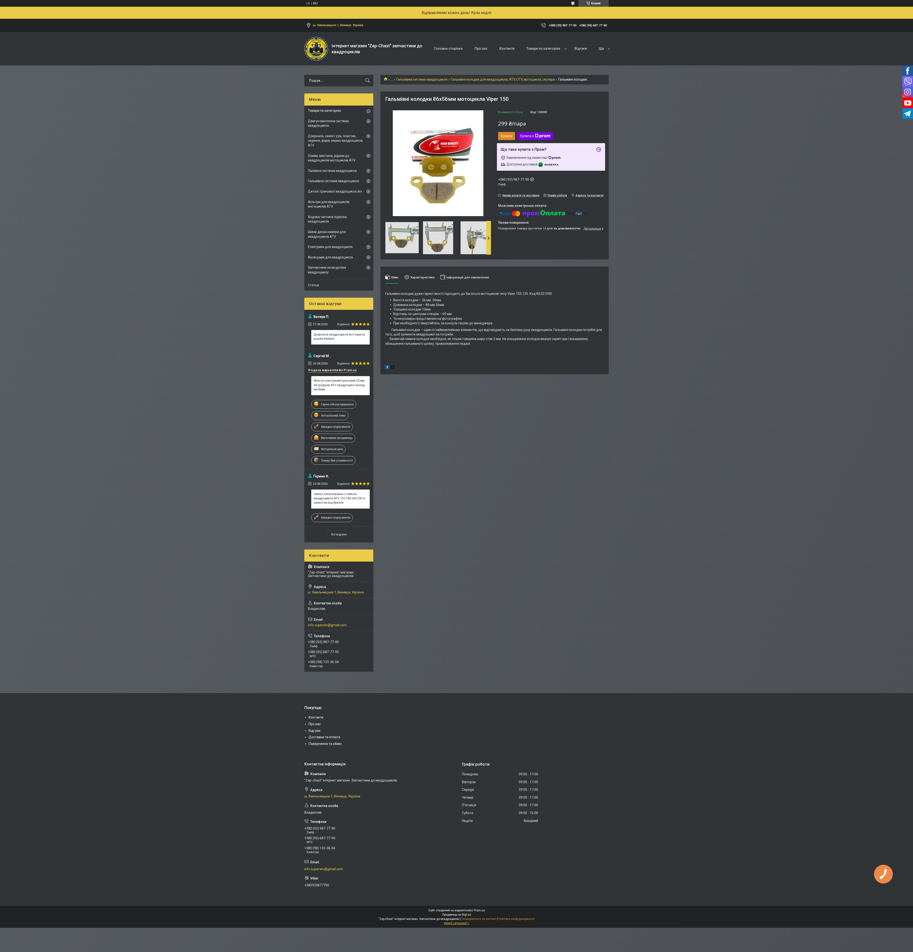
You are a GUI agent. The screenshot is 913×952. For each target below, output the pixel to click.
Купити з (527, 136)
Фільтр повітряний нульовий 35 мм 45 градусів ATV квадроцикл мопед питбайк (339, 385)
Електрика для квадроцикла (330, 247)
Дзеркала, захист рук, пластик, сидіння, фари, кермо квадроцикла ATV (335, 140)
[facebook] (387, 368)
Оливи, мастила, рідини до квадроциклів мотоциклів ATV (331, 158)
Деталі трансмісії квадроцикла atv (335, 191)
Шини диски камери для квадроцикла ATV (327, 234)
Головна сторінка (448, 48)
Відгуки (580, 48)
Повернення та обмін (325, 744)
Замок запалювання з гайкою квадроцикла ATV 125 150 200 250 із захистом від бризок (339, 498)
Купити (506, 136)
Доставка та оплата (324, 737)
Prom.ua (479, 910)
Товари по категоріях (543, 48)
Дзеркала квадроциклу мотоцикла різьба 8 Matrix (339, 336)
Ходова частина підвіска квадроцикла (327, 219)
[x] (392, 368)
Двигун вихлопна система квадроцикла (328, 123)
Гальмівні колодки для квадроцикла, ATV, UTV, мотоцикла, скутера (503, 79)
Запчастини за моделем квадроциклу (327, 270)
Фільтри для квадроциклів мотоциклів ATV (329, 204)
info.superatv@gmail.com (327, 625)
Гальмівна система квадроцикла (421, 79)
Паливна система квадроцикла (332, 171)
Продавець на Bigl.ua (456, 914)
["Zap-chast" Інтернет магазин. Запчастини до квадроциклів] (316, 49)
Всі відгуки (339, 534)
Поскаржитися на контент (478, 919)
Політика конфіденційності (516, 919)
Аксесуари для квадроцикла (330, 257)
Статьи (313, 285)
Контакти (507, 48)
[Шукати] (367, 80)
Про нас (481, 48)
